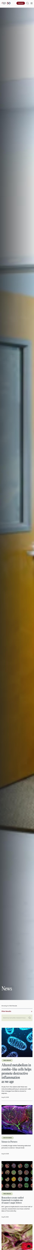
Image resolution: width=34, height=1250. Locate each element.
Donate (20, 3)
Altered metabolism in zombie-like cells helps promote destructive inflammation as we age (16, 1073)
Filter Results (6, 1011)
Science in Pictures (9, 1142)
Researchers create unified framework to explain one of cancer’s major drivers (13, 1200)
